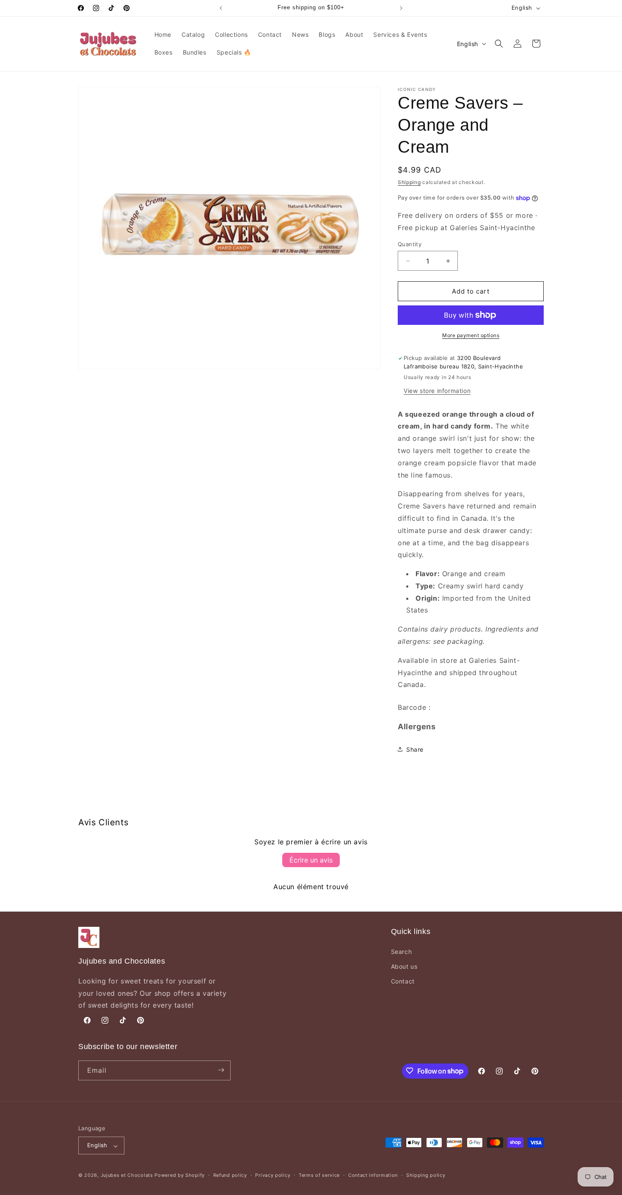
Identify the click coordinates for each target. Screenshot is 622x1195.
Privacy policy (272, 1175)
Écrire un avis (311, 860)
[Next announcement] (401, 8)
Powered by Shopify (179, 1176)
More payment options (470, 335)
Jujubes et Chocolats (127, 1176)
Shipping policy (426, 1175)
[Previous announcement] (221, 8)
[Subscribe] (221, 1070)
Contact (403, 981)
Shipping (409, 182)
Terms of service (319, 1175)
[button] (499, 43)
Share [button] (415, 749)
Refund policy (230, 1175)
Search (401, 951)
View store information (437, 390)
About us (404, 966)
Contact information (373, 1175)
